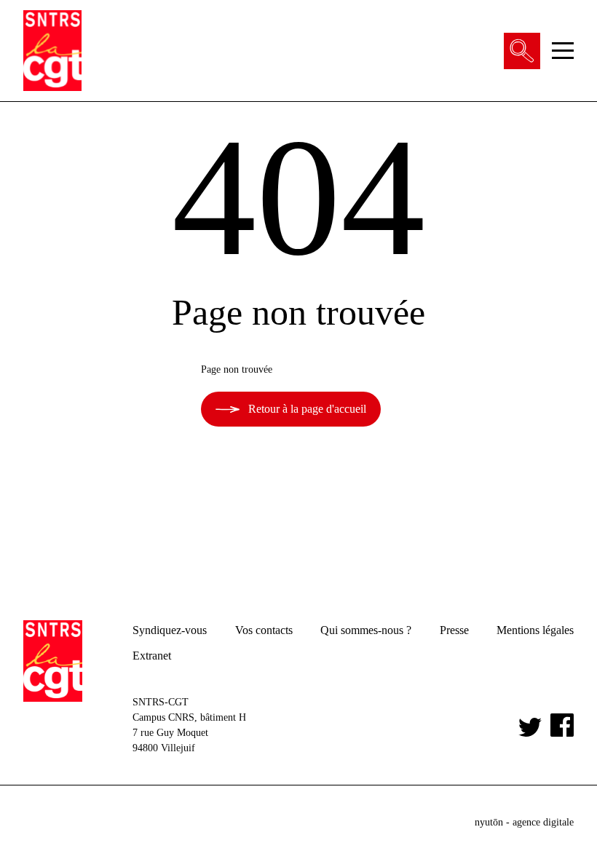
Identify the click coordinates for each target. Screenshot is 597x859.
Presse (454, 630)
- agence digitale (524, 822)
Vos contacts (264, 630)
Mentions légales (535, 630)
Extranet (152, 655)
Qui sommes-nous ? (365, 630)
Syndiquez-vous (170, 630)
